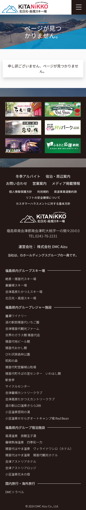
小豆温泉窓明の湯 (17, 412)
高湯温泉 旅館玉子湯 (20, 436)
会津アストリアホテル (20, 461)
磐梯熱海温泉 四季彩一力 (23, 442)
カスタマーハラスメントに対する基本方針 (43, 203)
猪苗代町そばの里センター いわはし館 (33, 373)
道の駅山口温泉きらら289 (23, 405)
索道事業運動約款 (65, 191)
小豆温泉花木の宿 (17, 474)
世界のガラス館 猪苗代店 (22, 335)
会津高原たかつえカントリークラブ (30, 399)
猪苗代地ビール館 (17, 341)
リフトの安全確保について (43, 197)
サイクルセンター (17, 386)
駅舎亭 (10, 380)
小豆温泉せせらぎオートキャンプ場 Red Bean (37, 418)
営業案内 (39, 183)
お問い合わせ (16, 183)
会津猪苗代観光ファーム (22, 328)
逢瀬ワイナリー (16, 315)
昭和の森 (11, 360)
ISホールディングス (34, 255)
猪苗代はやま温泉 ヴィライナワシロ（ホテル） (39, 448)
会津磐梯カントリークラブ (23, 392)
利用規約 (43, 191)
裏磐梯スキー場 (16, 285)
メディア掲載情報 (66, 183)
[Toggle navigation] (78, 7)
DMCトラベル (14, 492)
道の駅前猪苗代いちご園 (22, 322)
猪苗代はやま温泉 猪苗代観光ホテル (31, 455)
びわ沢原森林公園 (17, 354)
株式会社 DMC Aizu (52, 246)
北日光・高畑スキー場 (20, 298)
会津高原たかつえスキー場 (23, 291)
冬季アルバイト (28, 176)
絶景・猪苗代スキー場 (20, 279)
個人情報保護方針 (20, 191)
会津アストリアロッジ (20, 468)
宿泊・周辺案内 (58, 176)
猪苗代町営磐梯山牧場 (20, 367)
